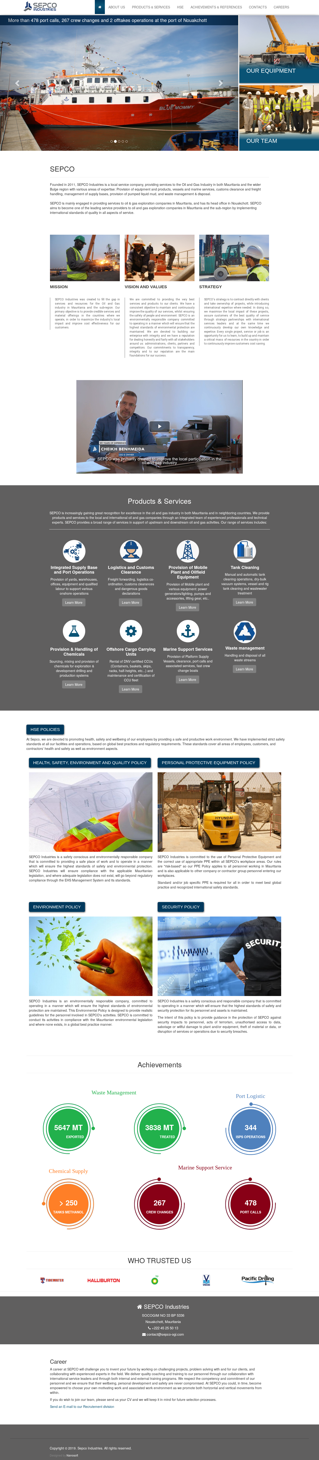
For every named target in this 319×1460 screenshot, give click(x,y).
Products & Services (151, 7)
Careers (281, 7)
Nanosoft (72, 1455)
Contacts (258, 7)
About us (116, 7)
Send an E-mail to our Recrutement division (82, 1406)
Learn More (73, 602)
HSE (180, 7)
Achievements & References (216, 7)
